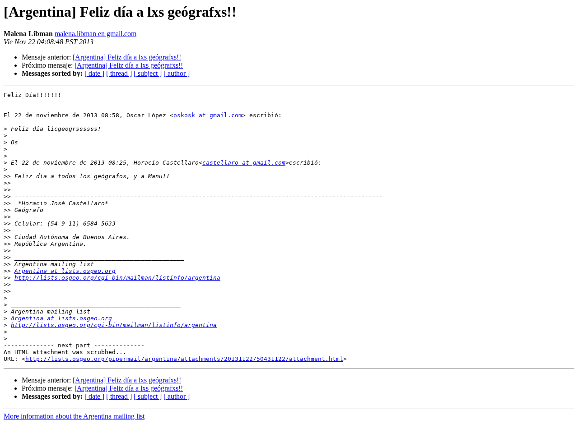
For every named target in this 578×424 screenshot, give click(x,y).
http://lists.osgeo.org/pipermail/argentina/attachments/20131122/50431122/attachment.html (184, 358)
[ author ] (176, 73)
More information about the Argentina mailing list (74, 416)
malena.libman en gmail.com (95, 33)
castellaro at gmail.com (243, 162)
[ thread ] (119, 73)
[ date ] (94, 73)
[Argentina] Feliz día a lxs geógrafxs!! (127, 57)
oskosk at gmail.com (207, 115)
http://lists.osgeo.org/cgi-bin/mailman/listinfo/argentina (117, 277)
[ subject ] (148, 73)
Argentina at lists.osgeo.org (65, 270)
